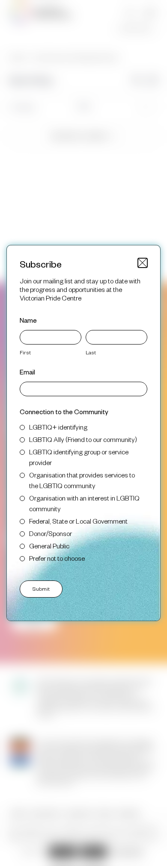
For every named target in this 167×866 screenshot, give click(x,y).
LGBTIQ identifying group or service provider (78, 457)
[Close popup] (142, 263)
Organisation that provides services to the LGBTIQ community (82, 480)
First (25, 352)
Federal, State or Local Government (78, 521)
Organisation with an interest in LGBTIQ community (84, 503)
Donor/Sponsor (50, 533)
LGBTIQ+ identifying (58, 427)
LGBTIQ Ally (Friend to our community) (83, 439)
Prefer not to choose (57, 558)
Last (91, 352)
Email (27, 372)
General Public (49, 546)
